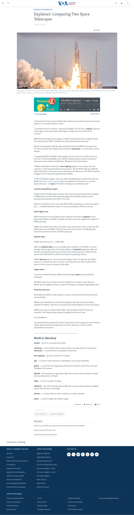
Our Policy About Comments (16, 487)
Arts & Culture (11, 509)
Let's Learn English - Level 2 (46, 472)
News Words (41, 483)
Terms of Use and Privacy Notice (17, 461)
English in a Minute (43, 453)
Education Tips (42, 506)
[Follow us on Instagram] (83, 454)
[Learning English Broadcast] (116, 3)
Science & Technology (43, 10)
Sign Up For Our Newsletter (16, 472)
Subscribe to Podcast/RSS (15, 476)
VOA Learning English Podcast (109, 498)
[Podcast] (92, 454)
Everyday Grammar (43, 509)
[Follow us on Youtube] (78, 454)
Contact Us (10, 457)
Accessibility (11, 465)
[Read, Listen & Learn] (128, 3)
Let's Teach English (43, 476)
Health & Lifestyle (74, 498)
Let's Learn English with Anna (47, 465)
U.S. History (72, 506)
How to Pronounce (43, 487)
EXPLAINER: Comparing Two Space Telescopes (79, 101)
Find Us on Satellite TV (14, 479)
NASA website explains (51, 181)
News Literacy (41, 479)
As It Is (39, 498)
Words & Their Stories (75, 509)
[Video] (122, 3)
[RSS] (87, 454)
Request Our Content (14, 468)
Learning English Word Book (16, 483)
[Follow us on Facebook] (69, 454)
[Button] (97, 30)
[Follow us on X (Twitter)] (73, 454)
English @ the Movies (44, 457)
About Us (10, 453)
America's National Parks (15, 498)
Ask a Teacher (42, 502)
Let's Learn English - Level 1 (46, 468)
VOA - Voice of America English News (75, 103)
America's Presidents (14, 502)
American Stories (12, 506)
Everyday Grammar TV (44, 461)
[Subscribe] (97, 454)
